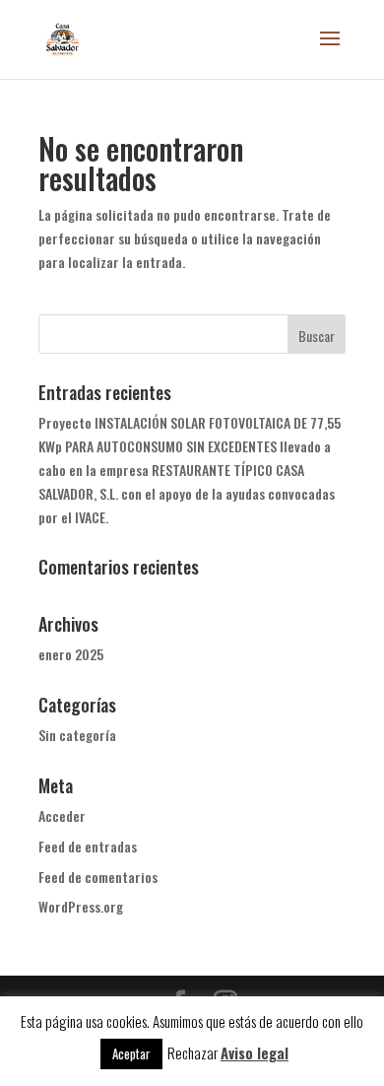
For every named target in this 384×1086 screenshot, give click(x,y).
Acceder (62, 815)
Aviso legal (254, 1052)
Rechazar (192, 1052)
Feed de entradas (87, 846)
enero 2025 (70, 654)
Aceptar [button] (131, 1053)
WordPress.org (80, 906)
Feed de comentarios (98, 876)
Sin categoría (77, 734)
